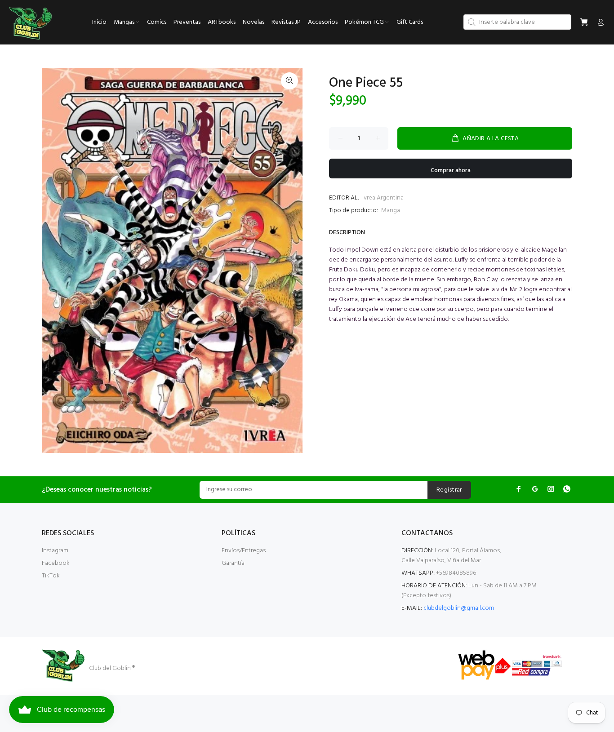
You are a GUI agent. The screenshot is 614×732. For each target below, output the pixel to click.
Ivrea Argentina (383, 198)
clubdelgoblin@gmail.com (458, 608)
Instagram (55, 551)
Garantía (233, 563)
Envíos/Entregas (244, 551)
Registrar (449, 490)
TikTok (51, 576)
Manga (390, 210)
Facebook (56, 563)
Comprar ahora (451, 170)
